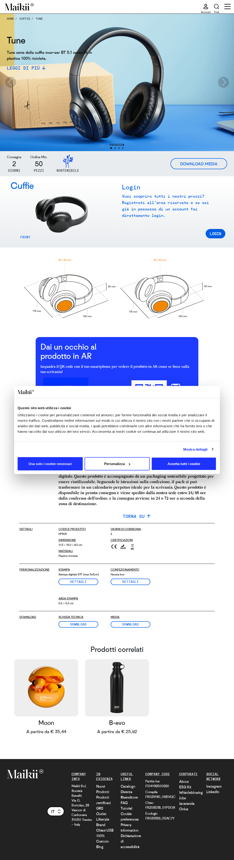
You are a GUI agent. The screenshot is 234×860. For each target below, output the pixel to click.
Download (78, 624)
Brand (100, 824)
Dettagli (78, 582)
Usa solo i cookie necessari (50, 464)
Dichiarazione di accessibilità (131, 841)
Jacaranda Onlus (186, 806)
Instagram (214, 786)
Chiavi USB (105, 830)
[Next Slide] (20, 217)
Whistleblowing (191, 792)
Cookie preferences (130, 816)
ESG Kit (185, 787)
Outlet (101, 813)
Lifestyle (102, 819)
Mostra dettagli (195, 449)
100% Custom (102, 838)
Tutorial (126, 808)
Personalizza (114, 464)
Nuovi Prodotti (102, 789)
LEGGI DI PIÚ (23, 68)
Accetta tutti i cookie (184, 464)
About (184, 781)
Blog (99, 846)
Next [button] (223, 82)
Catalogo (128, 786)
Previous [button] (10, 82)
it (53, 811)
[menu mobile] (227, 7)
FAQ (124, 802)
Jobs (182, 798)
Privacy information (129, 827)
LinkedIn (212, 791)
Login (215, 233)
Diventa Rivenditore (129, 794)
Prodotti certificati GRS (103, 803)
